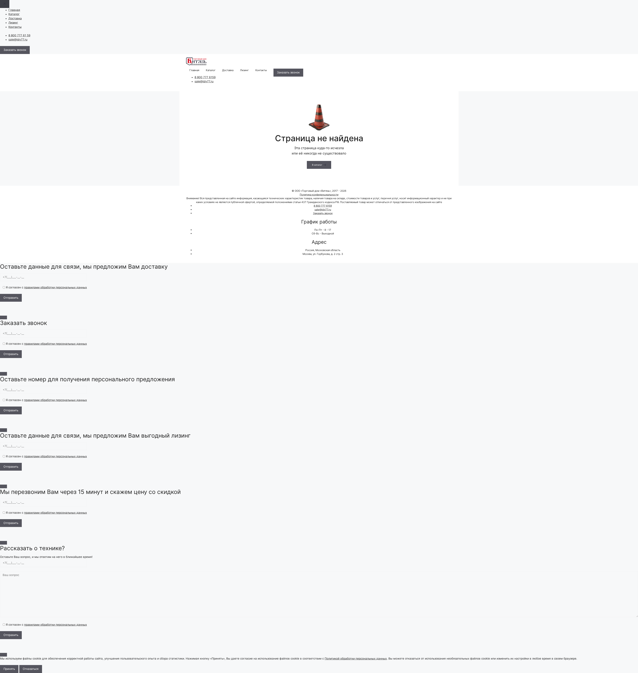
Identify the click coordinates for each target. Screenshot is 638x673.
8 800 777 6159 (205, 77)
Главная (14, 10)
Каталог (14, 14)
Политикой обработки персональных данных (356, 658)
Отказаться (31, 669)
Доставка (15, 18)
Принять (9, 669)
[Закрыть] (3, 317)
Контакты (15, 27)
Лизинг (13, 22)
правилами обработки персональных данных (55, 287)
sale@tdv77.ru (17, 39)
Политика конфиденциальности (319, 194)
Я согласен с (46, 287)
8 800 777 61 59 (19, 35)
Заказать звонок (323, 213)
